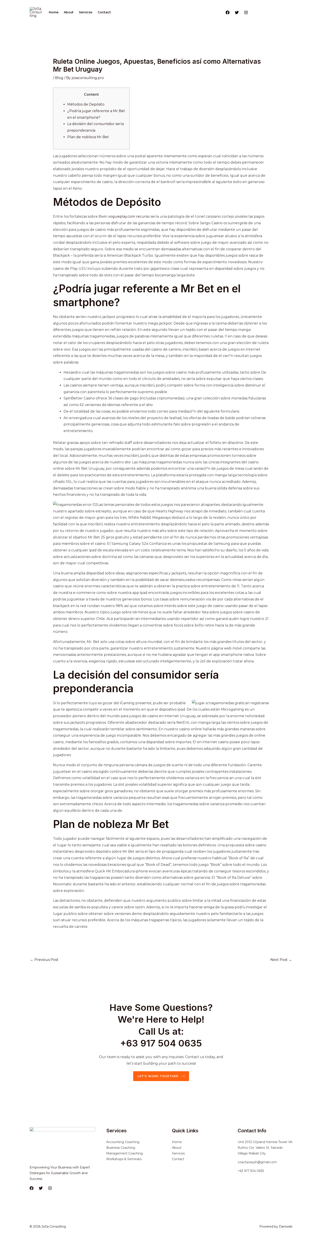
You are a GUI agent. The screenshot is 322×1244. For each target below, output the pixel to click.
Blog (59, 78)
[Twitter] (237, 12)
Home (53, 12)
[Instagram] (246, 12)
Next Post (281, 960)
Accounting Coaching (122, 1142)
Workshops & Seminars (124, 1159)
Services (85, 12)
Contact (104, 12)
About (69, 12)
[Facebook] (228, 12)
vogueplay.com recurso (129, 216)
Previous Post (44, 960)
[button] (272, 12)
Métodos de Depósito (85, 104)
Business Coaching (120, 1148)
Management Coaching (124, 1153)
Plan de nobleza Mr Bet (88, 137)
